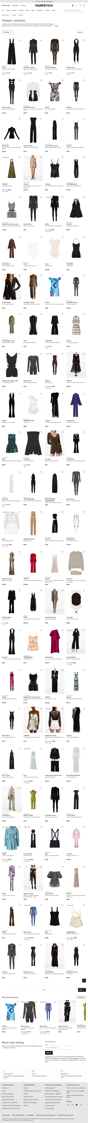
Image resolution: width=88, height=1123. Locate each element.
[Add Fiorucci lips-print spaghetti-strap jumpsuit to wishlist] (84, 119)
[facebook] (77, 1105)
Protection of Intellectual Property (45, 1115)
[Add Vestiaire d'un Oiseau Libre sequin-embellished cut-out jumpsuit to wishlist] (19, 197)
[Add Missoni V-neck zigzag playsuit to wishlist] (84, 314)
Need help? (64, 1074)
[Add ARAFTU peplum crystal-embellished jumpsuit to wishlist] (41, 552)
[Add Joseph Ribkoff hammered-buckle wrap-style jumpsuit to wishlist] (62, 945)
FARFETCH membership (52, 1090)
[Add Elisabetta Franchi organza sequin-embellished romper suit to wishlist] (62, 709)
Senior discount (49, 1108)
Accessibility (30, 1115)
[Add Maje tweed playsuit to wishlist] (62, 905)
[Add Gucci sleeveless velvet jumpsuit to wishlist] (19, 40)
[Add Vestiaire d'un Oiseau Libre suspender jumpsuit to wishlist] (62, 749)
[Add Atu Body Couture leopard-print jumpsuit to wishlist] (62, 590)
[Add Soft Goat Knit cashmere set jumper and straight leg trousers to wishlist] (84, 552)
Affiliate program (50, 1088)
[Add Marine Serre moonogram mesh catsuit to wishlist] (19, 709)
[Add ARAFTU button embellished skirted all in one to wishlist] (84, 354)
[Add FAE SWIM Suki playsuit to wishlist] (84, 237)
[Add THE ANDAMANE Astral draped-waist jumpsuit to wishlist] (84, 157)
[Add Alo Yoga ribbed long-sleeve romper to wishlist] (62, 432)
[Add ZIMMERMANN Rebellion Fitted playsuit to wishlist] (84, 905)
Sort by (80, 32)
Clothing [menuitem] (21, 10)
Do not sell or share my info (65, 1115)
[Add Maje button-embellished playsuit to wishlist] (62, 827)
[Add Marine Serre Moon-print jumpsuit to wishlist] (41, 197)
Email (46, 1044)
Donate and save (50, 1105)
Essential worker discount (52, 1102)
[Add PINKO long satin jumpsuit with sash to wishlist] (19, 905)
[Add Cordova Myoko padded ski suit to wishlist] (84, 827)
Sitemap (26, 1105)
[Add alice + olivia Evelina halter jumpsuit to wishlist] (19, 749)
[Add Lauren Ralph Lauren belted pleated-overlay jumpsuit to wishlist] (62, 119)
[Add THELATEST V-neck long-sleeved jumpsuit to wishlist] (62, 314)
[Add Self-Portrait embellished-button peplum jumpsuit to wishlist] (84, 432)
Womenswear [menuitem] (6, 5)
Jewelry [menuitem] (47, 10)
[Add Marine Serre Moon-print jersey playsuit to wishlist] (41, 354)
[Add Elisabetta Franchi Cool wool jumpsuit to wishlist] (84, 276)
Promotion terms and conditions (11, 1105)
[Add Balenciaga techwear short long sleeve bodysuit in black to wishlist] (19, 119)
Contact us (5, 1088)
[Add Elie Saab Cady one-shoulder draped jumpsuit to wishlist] (19, 472)
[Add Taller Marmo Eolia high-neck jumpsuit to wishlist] (84, 394)
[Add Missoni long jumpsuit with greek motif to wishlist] (84, 670)
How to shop (8, 1074)
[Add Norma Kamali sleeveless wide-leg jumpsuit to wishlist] (41, 119)
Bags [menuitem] (32, 10)
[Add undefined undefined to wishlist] (18, 1002)
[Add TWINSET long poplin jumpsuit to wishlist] (19, 157)
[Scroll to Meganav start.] (59, 10)
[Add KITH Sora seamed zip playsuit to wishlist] (41, 314)
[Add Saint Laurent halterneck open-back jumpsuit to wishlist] (84, 40)
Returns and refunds (8, 1096)
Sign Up (48, 1052)
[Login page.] (76, 5)
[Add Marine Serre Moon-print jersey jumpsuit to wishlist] (84, 472)
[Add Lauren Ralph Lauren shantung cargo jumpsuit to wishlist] (19, 314)
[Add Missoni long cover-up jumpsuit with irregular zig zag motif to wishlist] (62, 552)
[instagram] (68, 1105)
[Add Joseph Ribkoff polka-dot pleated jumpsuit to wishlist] (84, 630)
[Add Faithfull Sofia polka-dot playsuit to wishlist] (84, 197)
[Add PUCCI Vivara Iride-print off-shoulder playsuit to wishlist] (62, 276)
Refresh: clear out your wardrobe (76, 1088)
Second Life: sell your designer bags (75, 1091)
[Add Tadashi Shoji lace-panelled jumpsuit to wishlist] (19, 276)
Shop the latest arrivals (47, 1)
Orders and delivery (7, 1093)
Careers (26, 1093)
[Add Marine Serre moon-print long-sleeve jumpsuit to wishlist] (41, 905)
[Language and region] (73, 5)
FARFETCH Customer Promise (11, 1108)
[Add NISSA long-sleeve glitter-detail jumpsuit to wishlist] (62, 197)
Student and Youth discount (53, 1099)
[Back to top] (84, 980)
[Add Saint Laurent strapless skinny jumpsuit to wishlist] (19, 80)
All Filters (6, 32)
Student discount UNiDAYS (53, 1093)
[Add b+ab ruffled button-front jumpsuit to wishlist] (41, 749)
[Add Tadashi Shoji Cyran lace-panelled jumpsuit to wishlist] (84, 788)
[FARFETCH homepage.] (44, 5)
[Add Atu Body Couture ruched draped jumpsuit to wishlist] (62, 788)
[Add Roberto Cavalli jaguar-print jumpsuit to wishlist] (19, 552)
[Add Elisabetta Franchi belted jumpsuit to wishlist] (41, 512)
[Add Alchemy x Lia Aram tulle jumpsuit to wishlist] (84, 709)
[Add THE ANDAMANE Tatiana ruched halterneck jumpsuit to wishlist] (41, 472)
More (56, 25)
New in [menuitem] (8, 10)
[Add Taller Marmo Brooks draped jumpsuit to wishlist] (19, 237)
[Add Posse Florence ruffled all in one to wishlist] (41, 237)
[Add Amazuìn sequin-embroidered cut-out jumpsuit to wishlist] (62, 512)
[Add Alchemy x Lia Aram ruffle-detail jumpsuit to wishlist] (62, 394)
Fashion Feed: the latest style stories (75, 1096)
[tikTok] (72, 1105)
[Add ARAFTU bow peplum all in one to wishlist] (62, 670)
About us (26, 1088)
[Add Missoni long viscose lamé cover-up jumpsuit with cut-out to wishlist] (84, 867)
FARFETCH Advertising (30, 1102)
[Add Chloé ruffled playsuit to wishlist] (62, 237)
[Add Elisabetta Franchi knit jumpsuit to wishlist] (84, 945)
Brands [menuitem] (14, 10)
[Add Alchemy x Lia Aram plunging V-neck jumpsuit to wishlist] (19, 630)
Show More (81, 997)
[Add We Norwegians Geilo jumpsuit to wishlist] (19, 590)
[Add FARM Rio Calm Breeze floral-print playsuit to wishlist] (41, 709)
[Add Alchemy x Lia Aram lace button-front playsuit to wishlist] (62, 157)
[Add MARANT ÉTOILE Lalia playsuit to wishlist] (41, 394)
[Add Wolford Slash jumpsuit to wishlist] (62, 354)
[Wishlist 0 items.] (80, 5)
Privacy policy (6, 1115)
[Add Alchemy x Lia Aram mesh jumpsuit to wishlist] (19, 945)
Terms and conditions (18, 1115)
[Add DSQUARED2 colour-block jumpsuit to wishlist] (84, 512)
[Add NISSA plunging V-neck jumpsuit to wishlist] (19, 394)
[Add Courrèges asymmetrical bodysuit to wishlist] (84, 590)
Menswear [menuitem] (15, 5)
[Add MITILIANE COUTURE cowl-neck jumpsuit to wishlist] (84, 749)
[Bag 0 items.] (84, 5)
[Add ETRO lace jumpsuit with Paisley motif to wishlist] (41, 590)
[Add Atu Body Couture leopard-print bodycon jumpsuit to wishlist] (41, 276)
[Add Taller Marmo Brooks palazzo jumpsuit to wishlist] (19, 788)
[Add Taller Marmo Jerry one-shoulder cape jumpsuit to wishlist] (62, 630)
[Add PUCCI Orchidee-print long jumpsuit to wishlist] (19, 670)
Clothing (14, 15)
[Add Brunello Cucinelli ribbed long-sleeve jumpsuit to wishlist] (41, 40)
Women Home (5, 15)
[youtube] (81, 1105)
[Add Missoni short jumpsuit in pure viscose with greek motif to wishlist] (41, 157)
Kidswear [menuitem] (23, 5)
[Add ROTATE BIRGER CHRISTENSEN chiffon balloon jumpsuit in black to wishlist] (62, 472)
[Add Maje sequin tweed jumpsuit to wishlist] (19, 512)
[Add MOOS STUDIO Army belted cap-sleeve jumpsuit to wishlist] (41, 788)
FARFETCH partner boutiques (32, 1090)
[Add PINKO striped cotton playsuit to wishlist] (19, 827)
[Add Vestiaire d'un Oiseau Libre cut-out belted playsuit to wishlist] (19, 354)
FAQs (34, 1074)
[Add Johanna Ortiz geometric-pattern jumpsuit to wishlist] (62, 867)
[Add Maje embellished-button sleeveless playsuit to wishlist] (19, 432)
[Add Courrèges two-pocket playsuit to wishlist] (41, 432)
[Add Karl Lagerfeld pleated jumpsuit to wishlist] (41, 827)
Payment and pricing (8, 1099)
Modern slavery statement (31, 1099)
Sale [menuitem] (3, 10)
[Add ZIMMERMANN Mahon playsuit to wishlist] (41, 630)
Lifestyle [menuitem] (54, 10)
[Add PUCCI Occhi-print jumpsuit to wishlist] (62, 80)
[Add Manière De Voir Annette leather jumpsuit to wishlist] (41, 945)
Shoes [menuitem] (27, 10)
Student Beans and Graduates (54, 1096)
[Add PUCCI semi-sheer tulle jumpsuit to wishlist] (19, 867)
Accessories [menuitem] (39, 10)
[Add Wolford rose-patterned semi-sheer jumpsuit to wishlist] (84, 80)
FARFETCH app (28, 1096)
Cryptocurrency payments (9, 1102)
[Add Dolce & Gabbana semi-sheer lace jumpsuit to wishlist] (62, 40)
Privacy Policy (74, 1058)
